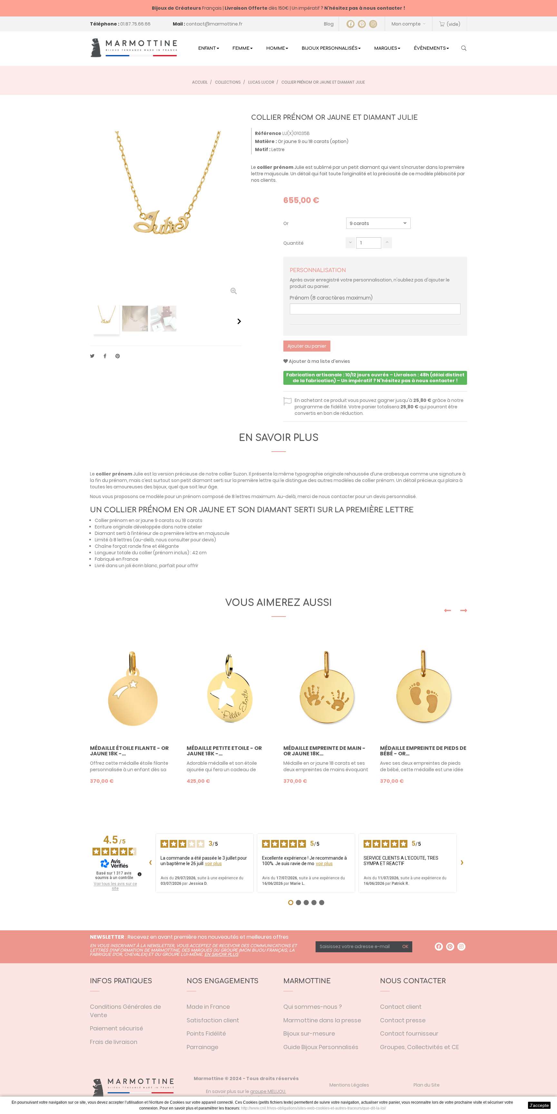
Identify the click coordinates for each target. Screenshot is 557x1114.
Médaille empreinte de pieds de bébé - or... (423, 751)
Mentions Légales (349, 1085)
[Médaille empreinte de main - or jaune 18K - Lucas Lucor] (326, 689)
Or (286, 223)
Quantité (293, 243)
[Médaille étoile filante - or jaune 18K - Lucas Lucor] (133, 689)
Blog (329, 24)
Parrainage (202, 1047)
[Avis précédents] (150, 863)
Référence (268, 133)
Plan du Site (427, 1085)
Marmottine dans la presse (322, 1020)
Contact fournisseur (409, 1033)
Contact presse (402, 1020)
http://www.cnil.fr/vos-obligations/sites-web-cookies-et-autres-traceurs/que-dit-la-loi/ (313, 1108)
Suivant (239, 321)
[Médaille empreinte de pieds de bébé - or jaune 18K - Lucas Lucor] (423, 689)
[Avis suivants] (461, 863)
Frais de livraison (113, 1042)
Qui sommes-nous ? (312, 1007)
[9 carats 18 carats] (378, 223)
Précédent (92, 321)
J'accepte (539, 1105)
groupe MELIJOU (267, 1091)
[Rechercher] (464, 49)
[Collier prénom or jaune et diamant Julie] (106, 318)
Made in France (208, 1007)
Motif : (262, 149)
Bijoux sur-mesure (309, 1033)
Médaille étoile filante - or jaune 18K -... (129, 751)
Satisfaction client (213, 1020)
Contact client (401, 1007)
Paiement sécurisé (116, 1028)
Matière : (266, 141)
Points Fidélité (206, 1033)
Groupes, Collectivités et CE (419, 1047)
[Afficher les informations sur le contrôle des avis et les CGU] (139, 874)
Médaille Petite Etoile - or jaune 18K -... (224, 751)
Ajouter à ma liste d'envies (319, 361)
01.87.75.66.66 (135, 24)
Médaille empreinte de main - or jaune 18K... (324, 751)
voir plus (213, 863)
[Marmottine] (133, 48)
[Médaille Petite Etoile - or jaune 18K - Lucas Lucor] (230, 689)
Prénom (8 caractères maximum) (331, 297)
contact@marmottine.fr (214, 24)
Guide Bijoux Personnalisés (320, 1047)
